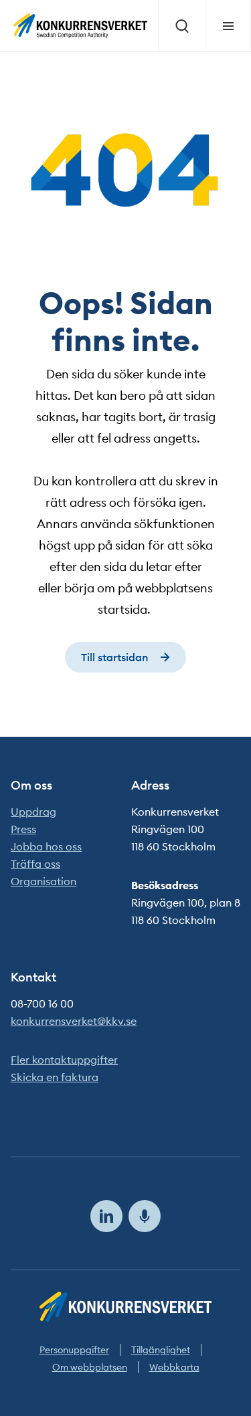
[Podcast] (145, 1216)
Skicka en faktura (54, 1077)
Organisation (43, 881)
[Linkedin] (106, 1216)
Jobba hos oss (46, 846)
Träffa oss (35, 863)
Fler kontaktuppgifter (64, 1059)
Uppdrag (33, 811)
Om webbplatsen (89, 1367)
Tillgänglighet (160, 1350)
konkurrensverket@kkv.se (74, 1021)
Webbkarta (174, 1367)
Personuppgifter (74, 1350)
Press (23, 829)
